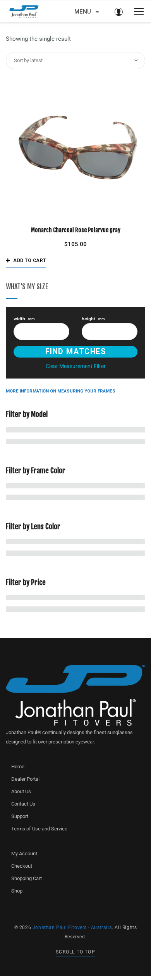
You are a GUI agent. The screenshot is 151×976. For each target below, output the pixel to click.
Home (17, 766)
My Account (24, 853)
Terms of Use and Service (39, 829)
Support (19, 816)
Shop (16, 891)
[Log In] (118, 11)
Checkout (21, 866)
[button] (26, 260)
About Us (21, 791)
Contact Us (23, 804)
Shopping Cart (26, 878)
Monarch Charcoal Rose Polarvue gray (75, 230)
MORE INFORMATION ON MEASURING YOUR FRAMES (60, 391)
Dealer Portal (25, 779)
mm (24, 319)
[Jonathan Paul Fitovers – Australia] (24, 11)
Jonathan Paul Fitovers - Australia (72, 927)
